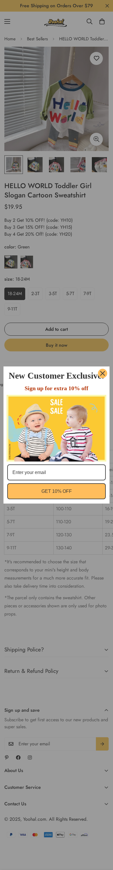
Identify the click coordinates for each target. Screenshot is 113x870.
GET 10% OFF (56, 491)
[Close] (103, 373)
